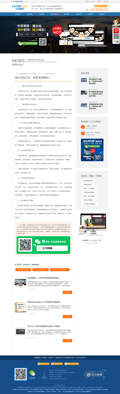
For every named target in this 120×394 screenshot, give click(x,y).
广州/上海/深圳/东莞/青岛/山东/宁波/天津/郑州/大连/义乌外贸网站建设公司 (50, 387)
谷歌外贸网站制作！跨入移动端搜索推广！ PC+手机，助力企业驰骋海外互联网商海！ (47, 7)
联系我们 (102, 14)
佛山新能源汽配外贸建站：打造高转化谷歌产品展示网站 (96, 94)
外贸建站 (79, 387)
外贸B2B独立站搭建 (23, 269)
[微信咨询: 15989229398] (116, 30)
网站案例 (66, 14)
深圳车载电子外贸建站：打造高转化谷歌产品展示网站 (96, 81)
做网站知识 (105, 1)
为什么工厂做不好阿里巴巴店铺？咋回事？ (44, 326)
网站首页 (18, 14)
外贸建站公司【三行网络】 (59, 269)
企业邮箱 (78, 14)
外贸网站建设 (20, 387)
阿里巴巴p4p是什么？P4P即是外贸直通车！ (44, 302)
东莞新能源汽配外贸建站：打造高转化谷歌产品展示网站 (96, 106)
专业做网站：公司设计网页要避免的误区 (43, 278)
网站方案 (87, 1)
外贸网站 (41, 14)
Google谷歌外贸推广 (40, 269)
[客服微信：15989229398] (116, 41)
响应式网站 (54, 14)
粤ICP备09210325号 (60, 385)
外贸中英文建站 (99, 387)
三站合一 (60, 391)
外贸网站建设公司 (28, 387)
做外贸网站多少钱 (72, 387)
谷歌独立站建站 (91, 387)
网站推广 (99, 1)
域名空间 (93, 1)
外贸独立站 (84, 387)
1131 (41, 73)
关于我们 (90, 14)
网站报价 (30, 14)
